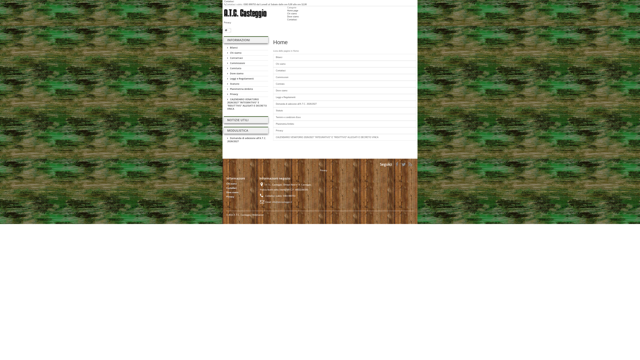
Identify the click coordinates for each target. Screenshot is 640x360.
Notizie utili (237, 120)
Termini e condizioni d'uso (288, 117)
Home (280, 42)
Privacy (227, 22)
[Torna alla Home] (226, 30)
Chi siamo (292, 13)
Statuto (234, 83)
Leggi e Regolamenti (241, 78)
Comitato (235, 68)
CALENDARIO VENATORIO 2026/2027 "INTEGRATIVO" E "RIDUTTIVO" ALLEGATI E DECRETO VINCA (247, 104)
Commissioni (237, 63)
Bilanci (233, 47)
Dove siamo (293, 16)
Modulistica (237, 130)
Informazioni (238, 40)
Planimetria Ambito (241, 88)
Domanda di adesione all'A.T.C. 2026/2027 (296, 104)
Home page (292, 10)
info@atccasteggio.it (282, 202)
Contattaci (229, 1)
